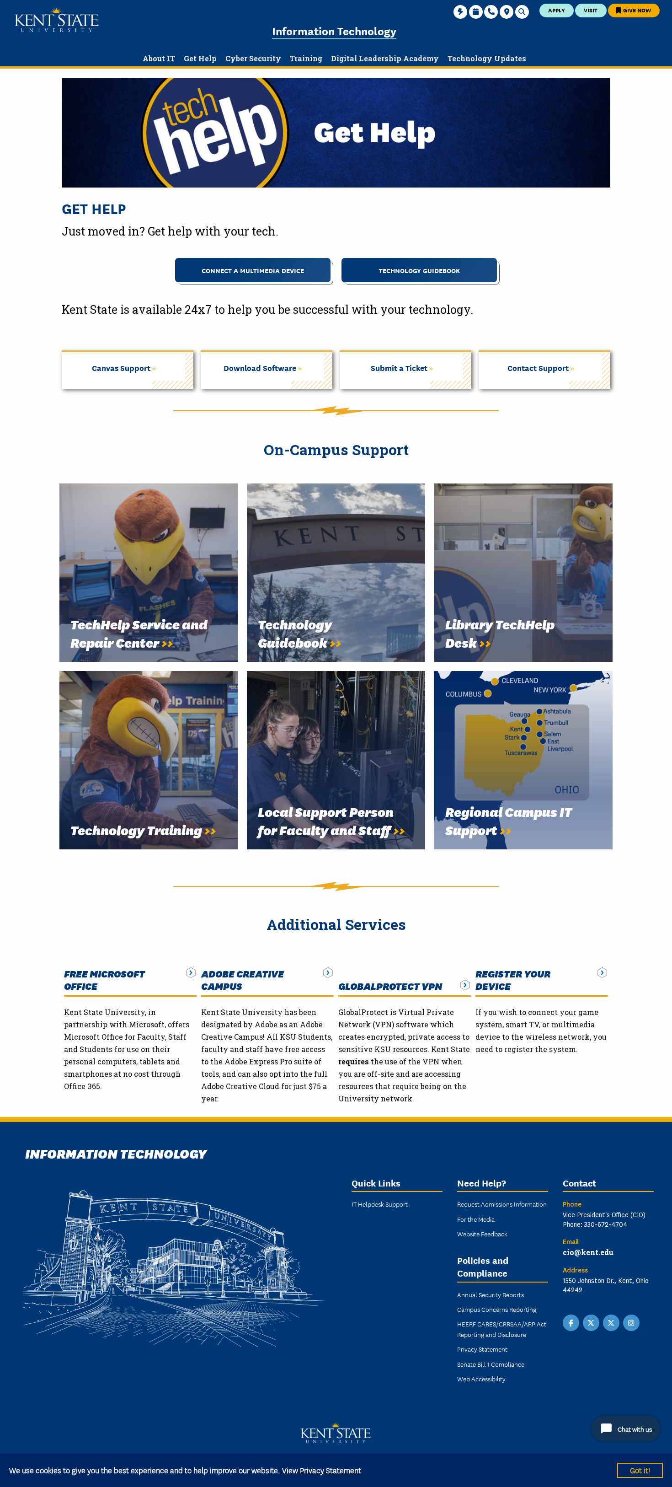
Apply (556, 10)
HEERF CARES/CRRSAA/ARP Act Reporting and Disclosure (501, 1329)
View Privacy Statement (321, 1470)
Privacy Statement (482, 1349)
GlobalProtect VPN (390, 986)
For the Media (476, 1219)
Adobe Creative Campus (242, 980)
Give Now (636, 10)
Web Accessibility (481, 1379)
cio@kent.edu (588, 1252)
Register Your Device (512, 980)
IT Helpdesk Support (380, 1204)
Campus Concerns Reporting (496, 1309)
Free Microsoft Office (104, 980)
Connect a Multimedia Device (253, 270)
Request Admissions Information (502, 1204)
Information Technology (334, 30)
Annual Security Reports (490, 1294)
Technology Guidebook (419, 270)
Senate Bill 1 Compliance (490, 1364)
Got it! (640, 1470)
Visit (590, 10)
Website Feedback (482, 1234)
